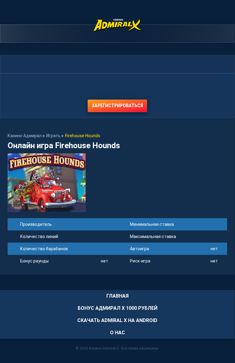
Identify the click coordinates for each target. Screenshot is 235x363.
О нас (117, 333)
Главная (117, 296)
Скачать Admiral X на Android (117, 320)
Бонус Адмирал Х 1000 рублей (117, 308)
